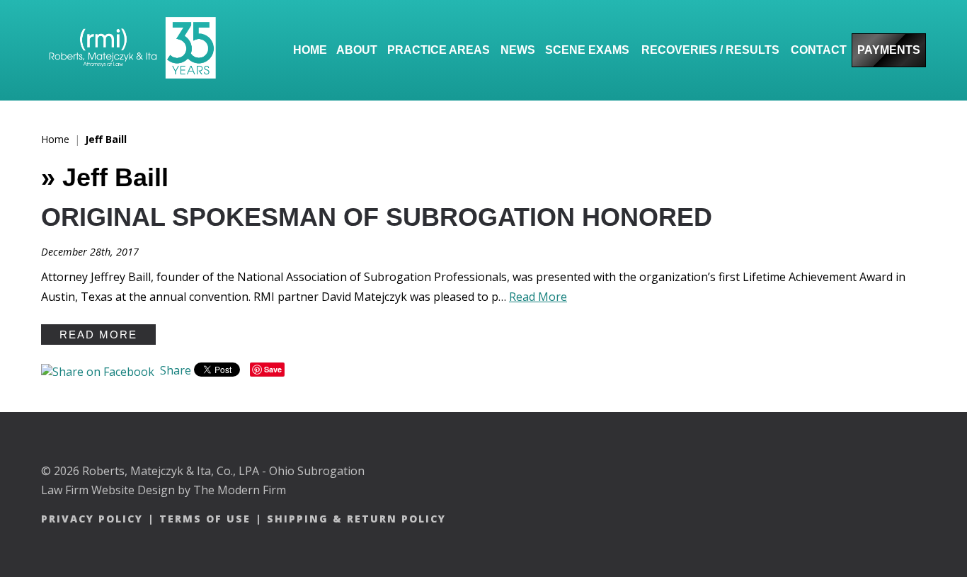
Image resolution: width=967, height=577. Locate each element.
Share (174, 370)
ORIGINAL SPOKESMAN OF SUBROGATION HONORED (376, 217)
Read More (538, 296)
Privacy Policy (92, 518)
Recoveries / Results (710, 50)
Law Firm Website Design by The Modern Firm (163, 490)
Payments (888, 50)
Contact (819, 50)
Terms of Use (205, 518)
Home (310, 50)
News (517, 50)
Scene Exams (587, 50)
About (356, 50)
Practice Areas (438, 50)
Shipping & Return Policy (356, 518)
